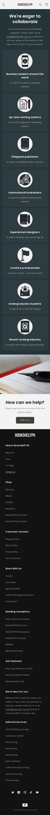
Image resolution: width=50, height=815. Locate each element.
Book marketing (13, 761)
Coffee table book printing (17, 767)
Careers (9, 576)
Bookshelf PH (21, 810)
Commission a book (14, 736)
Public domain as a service (17, 619)
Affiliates (9, 644)
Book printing (12, 755)
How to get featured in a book (19, 669)
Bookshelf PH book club (16, 625)
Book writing (11, 742)
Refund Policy (12, 545)
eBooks (9, 496)
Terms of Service (13, 558)
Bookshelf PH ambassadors (18, 632)
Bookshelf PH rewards (16, 638)
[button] (3, 4)
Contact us (10, 472)
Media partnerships (14, 651)
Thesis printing (12, 780)
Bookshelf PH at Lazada (16, 521)
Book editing (11, 748)
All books (10, 490)
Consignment (12, 601)
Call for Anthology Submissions (20, 595)
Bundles (9, 502)
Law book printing (14, 774)
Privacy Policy (12, 552)
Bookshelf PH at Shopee (16, 515)
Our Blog (10, 465)
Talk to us (25, 420)
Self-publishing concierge (17, 729)
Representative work (15, 681)
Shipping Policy (12, 539)
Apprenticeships (13, 589)
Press (8, 459)
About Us (10, 453)
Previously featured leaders (18, 675)
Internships (11, 582)
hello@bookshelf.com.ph (19, 36)
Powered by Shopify (31, 810)
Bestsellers (10, 509)
